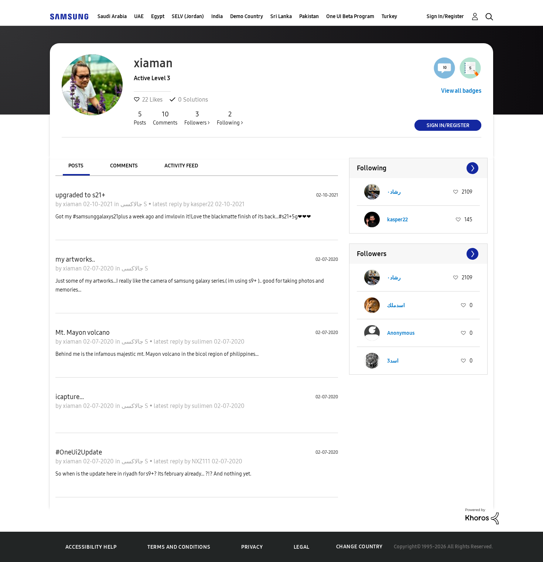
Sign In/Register (445, 16)
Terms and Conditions (178, 547)
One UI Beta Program (350, 16)
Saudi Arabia (112, 16)
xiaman (73, 204)
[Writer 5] (470, 68)
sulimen (203, 341)
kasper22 (203, 204)
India (217, 16)
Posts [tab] (75, 166)
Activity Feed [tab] (181, 166)
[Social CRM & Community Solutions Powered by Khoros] (482, 515)
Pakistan (309, 16)
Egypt (157, 16)
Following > (230, 118)
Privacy (252, 547)
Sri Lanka (281, 16)
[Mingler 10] (444, 68)
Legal (302, 547)
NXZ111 (202, 461)
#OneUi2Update (78, 452)
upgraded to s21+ (80, 195)
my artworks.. (75, 259)
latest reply (168, 204)
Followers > (197, 118)
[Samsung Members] (69, 16)
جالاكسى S (134, 204)
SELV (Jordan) (188, 16)
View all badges (461, 90)
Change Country (359, 547)
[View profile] (372, 192)
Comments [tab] (124, 166)
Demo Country (246, 16)
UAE (139, 16)
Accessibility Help (91, 547)
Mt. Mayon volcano (82, 332)
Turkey (389, 16)
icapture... (69, 397)
